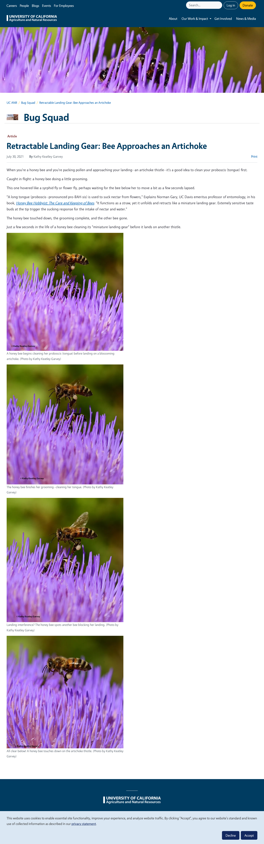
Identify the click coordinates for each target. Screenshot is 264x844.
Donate (248, 5)
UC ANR (12, 102)
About (173, 18)
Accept (249, 835)
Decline (231, 835)
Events (46, 5)
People (24, 5)
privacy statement (83, 824)
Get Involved (223, 18)
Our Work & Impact (195, 18)
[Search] (219, 5)
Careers (11, 5)
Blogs (35, 5)
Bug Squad (28, 102)
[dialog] (132, 827)
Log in (231, 5)
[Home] (32, 18)
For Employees (64, 5)
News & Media (246, 18)
